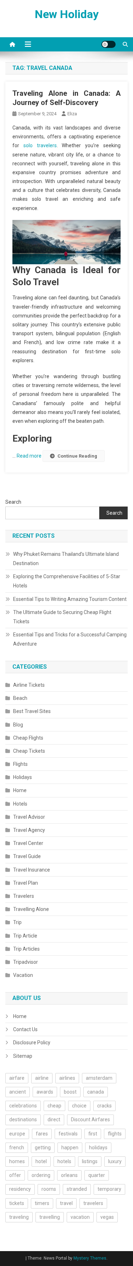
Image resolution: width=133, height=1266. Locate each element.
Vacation (23, 975)
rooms (48, 1189)
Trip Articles (26, 949)
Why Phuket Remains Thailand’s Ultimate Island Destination (66, 558)
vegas (107, 1217)
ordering (41, 1175)
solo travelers (40, 145)
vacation (80, 1217)
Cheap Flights (28, 738)
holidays (98, 1147)
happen (69, 1147)
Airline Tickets (29, 685)
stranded (77, 1189)
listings (90, 1161)
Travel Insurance (31, 870)
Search (13, 502)
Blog (18, 725)
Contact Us (25, 1029)
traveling (19, 1217)
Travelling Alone (31, 909)
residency (20, 1189)
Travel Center (28, 843)
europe (17, 1134)
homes (17, 1161)
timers (42, 1203)
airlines (67, 1078)
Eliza (72, 113)
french (16, 1147)
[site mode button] (108, 44)
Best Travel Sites (32, 711)
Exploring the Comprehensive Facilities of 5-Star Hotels (66, 581)
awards (45, 1092)
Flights (20, 764)
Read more (30, 456)
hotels (64, 1161)
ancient (17, 1092)
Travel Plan (25, 883)
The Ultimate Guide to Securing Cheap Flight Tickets (62, 616)
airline (42, 1078)
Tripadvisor (25, 962)
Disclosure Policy (31, 1042)
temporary (109, 1189)
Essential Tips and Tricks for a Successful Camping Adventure (70, 639)
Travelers (23, 896)
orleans (69, 1175)
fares (42, 1134)
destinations (23, 1119)
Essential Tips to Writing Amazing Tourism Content (70, 599)
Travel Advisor (29, 817)
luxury (115, 1161)
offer (15, 1175)
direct (54, 1119)
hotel (41, 1161)
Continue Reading (77, 456)
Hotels (20, 804)
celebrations (23, 1106)
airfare (16, 1078)
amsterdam (99, 1078)
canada (95, 1092)
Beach (20, 698)
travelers (93, 1203)
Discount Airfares (90, 1119)
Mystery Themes (89, 1258)
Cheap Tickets (29, 751)
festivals (68, 1134)
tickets (16, 1203)
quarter (96, 1175)
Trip (17, 922)
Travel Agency (29, 830)
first (92, 1134)
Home (20, 790)
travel (66, 1203)
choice (79, 1106)
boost (70, 1092)
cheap (54, 1106)
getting (43, 1147)
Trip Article (25, 936)
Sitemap (22, 1056)
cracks (104, 1106)
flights (115, 1134)
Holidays (22, 777)
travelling (49, 1217)
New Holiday (67, 14)
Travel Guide (27, 856)
